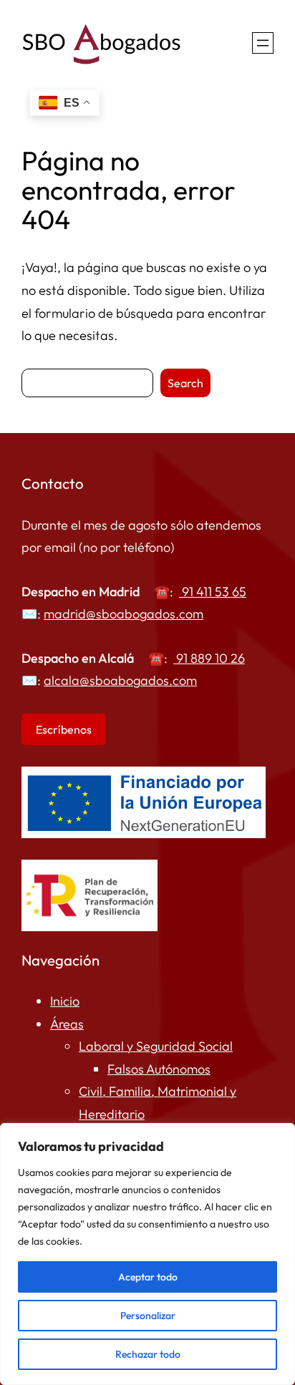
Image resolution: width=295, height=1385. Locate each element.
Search (185, 383)
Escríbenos (64, 729)
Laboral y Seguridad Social (156, 1046)
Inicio (64, 1001)
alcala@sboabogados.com (120, 680)
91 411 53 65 (212, 591)
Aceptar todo (148, 1276)
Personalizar (147, 1315)
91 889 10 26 (210, 658)
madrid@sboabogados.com (123, 614)
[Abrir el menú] (263, 43)
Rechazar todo (147, 1354)
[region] (147, 1254)
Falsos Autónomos (159, 1069)
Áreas (67, 1024)
